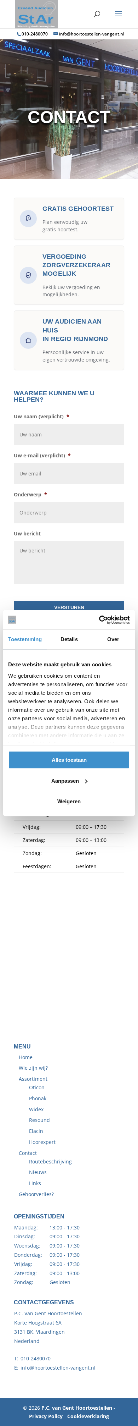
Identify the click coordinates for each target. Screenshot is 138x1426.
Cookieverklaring (88, 1416)
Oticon (37, 1087)
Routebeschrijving (50, 1161)
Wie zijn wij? (33, 1067)
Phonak (37, 1098)
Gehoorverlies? (36, 1194)
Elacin (36, 1131)
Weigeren (69, 801)
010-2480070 (35, 34)
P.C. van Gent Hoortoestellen (76, 1407)
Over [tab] (113, 639)
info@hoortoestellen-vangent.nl (58, 1367)
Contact (28, 1153)
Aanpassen (65, 781)
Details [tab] (69, 639)
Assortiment (33, 1078)
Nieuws (38, 1172)
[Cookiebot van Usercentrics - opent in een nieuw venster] (99, 619)
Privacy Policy (46, 1416)
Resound (39, 1120)
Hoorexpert (42, 1142)
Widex (36, 1109)
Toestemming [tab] (25, 639)
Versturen (69, 607)
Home (26, 1057)
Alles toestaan (69, 760)
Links (35, 1183)
